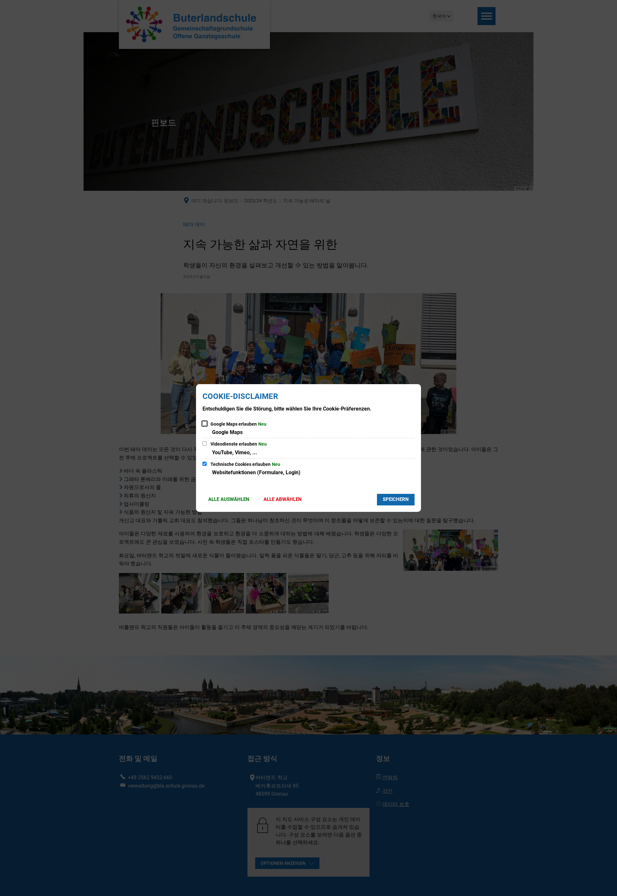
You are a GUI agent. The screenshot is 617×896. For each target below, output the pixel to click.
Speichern (396, 499)
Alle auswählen (228, 499)
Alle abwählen (283, 499)
